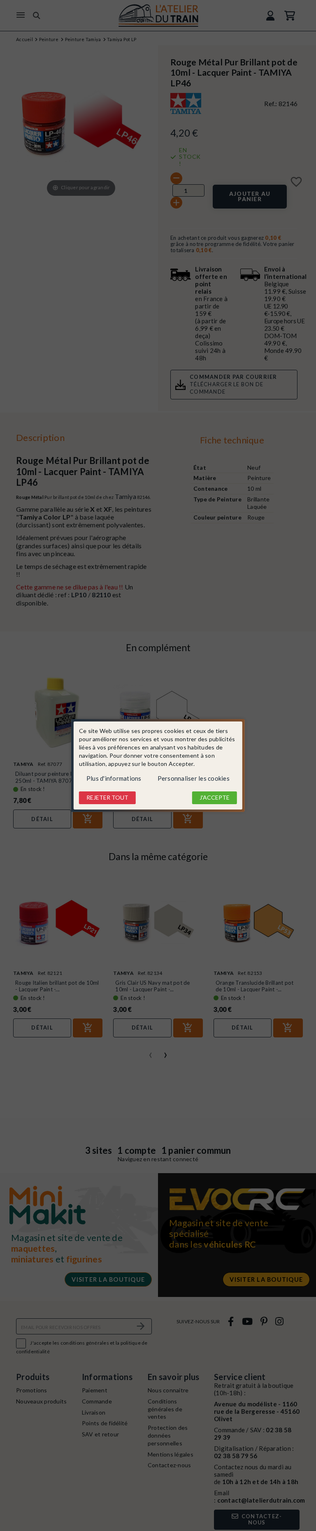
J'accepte (215, 797)
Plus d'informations (114, 778)
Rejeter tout (107, 797)
